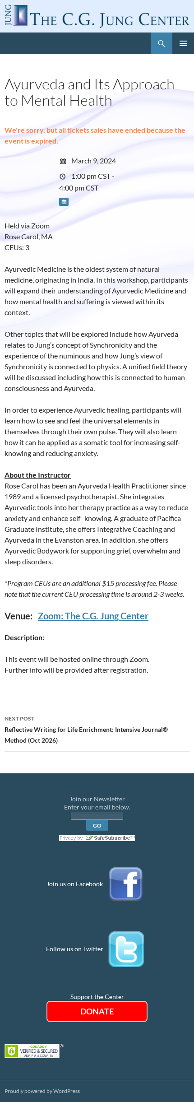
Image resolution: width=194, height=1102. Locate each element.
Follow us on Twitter (74, 949)
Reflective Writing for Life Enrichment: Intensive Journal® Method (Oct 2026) (86, 729)
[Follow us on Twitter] (126, 949)
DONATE (97, 1011)
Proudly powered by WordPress (42, 1091)
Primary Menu (183, 43)
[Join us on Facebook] (126, 884)
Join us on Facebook (74, 884)
